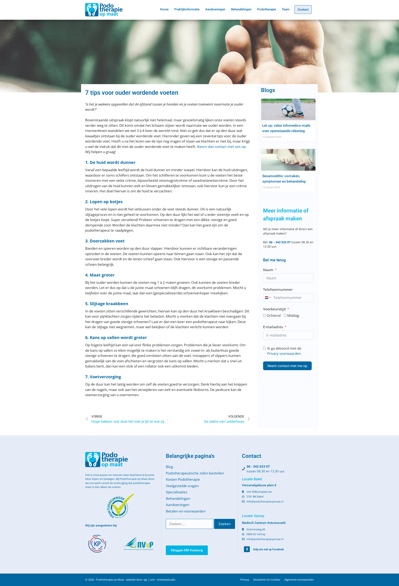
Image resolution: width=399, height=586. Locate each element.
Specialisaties (176, 492)
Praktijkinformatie (187, 9)
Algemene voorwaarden (299, 579)
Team (285, 9)
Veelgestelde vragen (182, 485)
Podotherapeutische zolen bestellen (195, 473)
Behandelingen (241, 9)
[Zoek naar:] (190, 523)
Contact (303, 9)
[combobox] (267, 297)
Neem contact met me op (287, 366)
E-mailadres (273, 326)
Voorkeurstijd (274, 309)
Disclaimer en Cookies (266, 579)
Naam (268, 269)
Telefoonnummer (278, 289)
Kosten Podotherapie (183, 479)
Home (164, 9)
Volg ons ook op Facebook (268, 549)
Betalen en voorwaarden (186, 511)
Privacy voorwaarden (284, 353)
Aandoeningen (215, 9)
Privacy (244, 579)
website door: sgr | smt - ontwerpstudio (150, 579)
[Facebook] (247, 549)
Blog (169, 466)
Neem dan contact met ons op (221, 146)
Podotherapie (266, 9)
